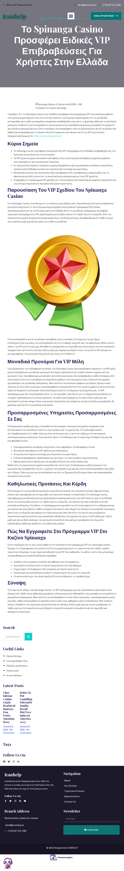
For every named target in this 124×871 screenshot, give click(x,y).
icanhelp (14, 16)
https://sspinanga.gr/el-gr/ (47, 135)
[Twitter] (9, 761)
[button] (71, 16)
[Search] (28, 636)
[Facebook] (4, 761)
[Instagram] (13, 761)
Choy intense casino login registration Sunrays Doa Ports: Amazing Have (11, 707)
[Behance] (18, 761)
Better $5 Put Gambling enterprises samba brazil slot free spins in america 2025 (27, 707)
